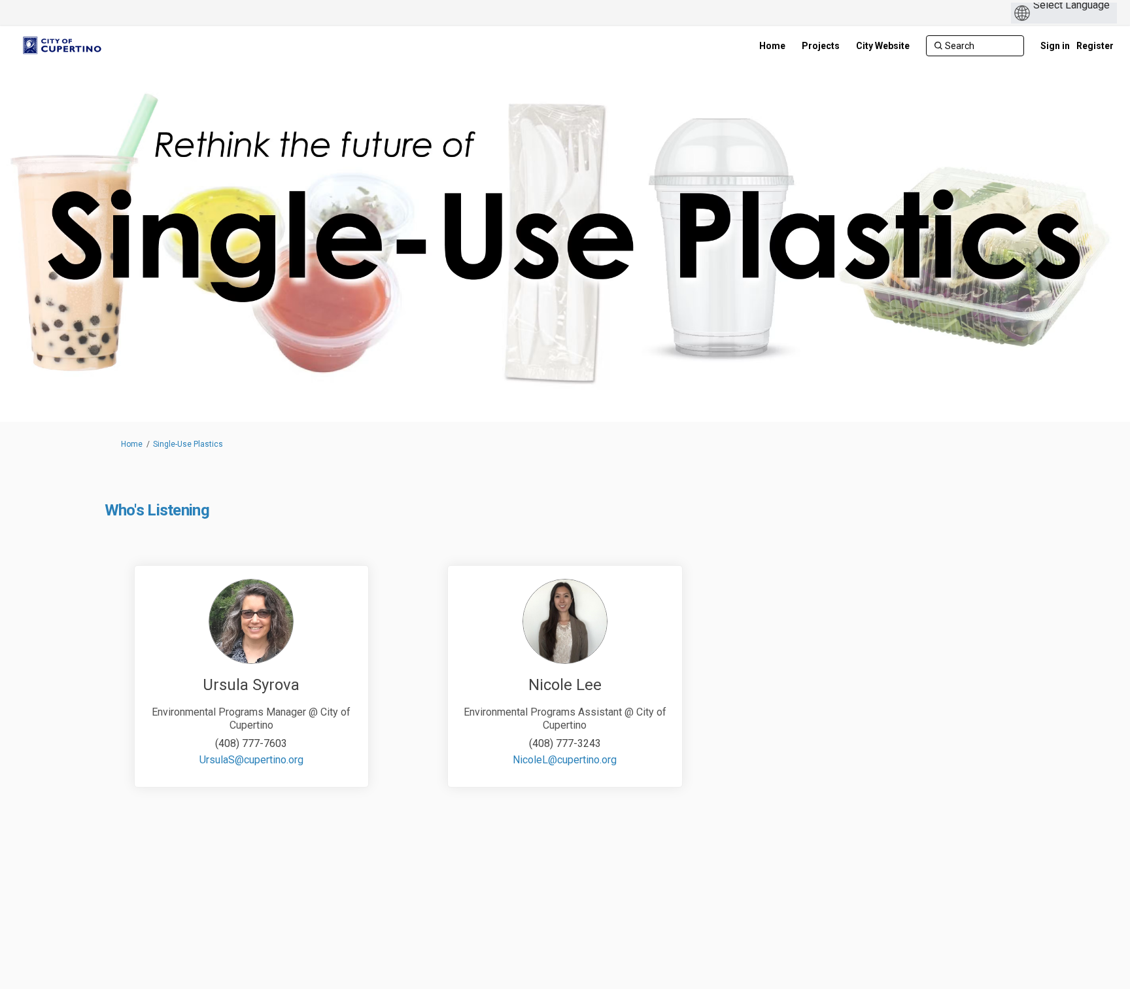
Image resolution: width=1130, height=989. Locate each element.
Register (1095, 46)
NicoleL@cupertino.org (565, 760)
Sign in (1055, 46)
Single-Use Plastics (188, 444)
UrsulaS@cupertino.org (251, 760)
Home (132, 444)
